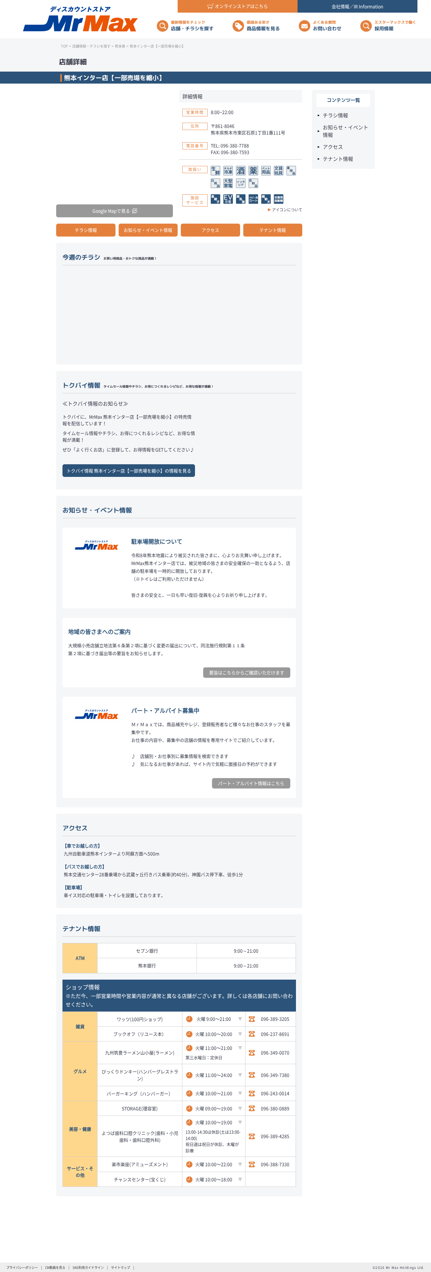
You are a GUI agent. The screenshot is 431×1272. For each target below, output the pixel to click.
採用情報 (395, 26)
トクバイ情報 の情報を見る (129, 470)
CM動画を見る (55, 1267)
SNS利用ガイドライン (88, 1267)
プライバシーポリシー (22, 1267)
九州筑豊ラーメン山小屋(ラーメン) (139, 1052)
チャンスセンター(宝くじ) (140, 1179)
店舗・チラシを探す (192, 26)
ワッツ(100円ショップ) (140, 1019)
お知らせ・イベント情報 (148, 230)
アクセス (210, 230)
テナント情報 (272, 230)
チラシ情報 (86, 230)
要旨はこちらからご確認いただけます (246, 672)
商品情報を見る (263, 26)
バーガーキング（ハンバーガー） (140, 1093)
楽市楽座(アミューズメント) (140, 1164)
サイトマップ (120, 1267)
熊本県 (120, 46)
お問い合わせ (327, 26)
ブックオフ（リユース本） (139, 1034)
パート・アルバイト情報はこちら (251, 783)
